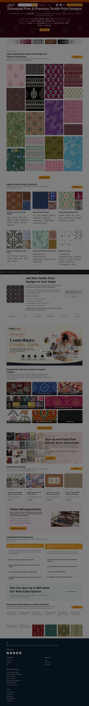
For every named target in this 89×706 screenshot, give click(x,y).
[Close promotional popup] (69, 351)
